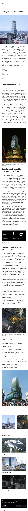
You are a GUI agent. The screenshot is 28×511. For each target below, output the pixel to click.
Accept (4, 505)
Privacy (3, 510)
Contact (4, 508)
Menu (3, 3)
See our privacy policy (21, 505)
